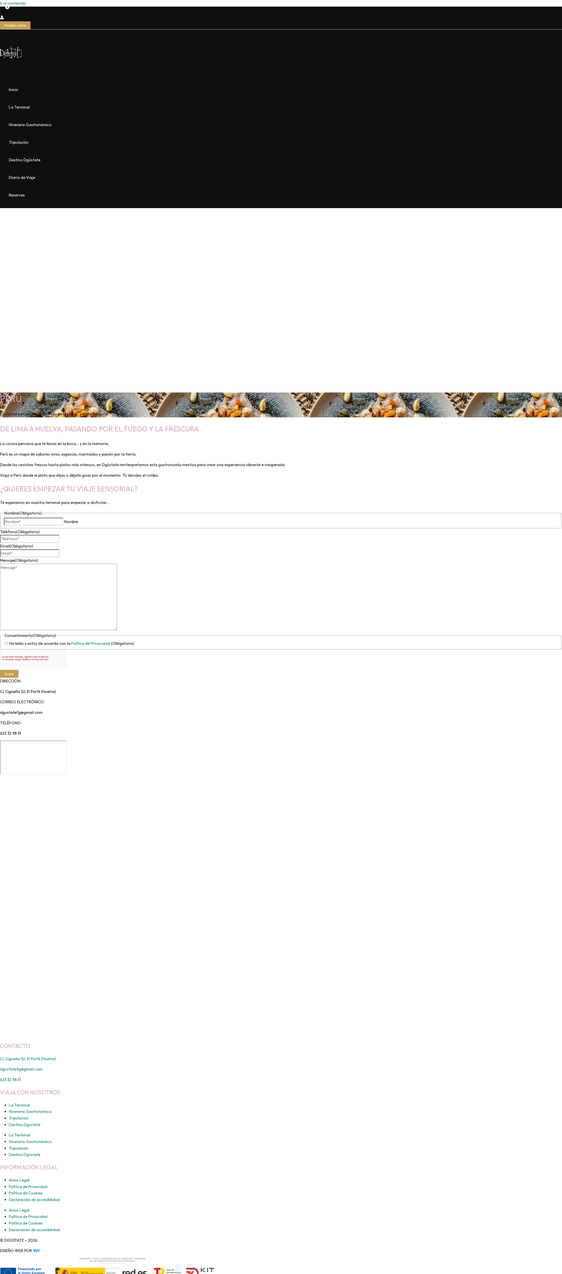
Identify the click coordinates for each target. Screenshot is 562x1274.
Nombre (71, 521)
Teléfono (20, 531)
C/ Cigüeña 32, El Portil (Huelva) (28, 691)
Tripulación (19, 142)
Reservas (17, 195)
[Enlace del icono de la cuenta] (2, 18)
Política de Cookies (26, 1193)
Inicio (13, 89)
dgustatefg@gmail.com (21, 712)
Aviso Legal (19, 1180)
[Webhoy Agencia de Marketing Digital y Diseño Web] (44, 1250)
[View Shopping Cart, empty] (4, 11)
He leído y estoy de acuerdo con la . (71, 643)
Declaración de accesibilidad (34, 1199)
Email (16, 546)
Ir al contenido (13, 3)
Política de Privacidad (90, 643)
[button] (15, 25)
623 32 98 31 (10, 733)
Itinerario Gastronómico (30, 124)
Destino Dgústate (24, 159)
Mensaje (19, 560)
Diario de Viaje (22, 177)
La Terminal (19, 107)
